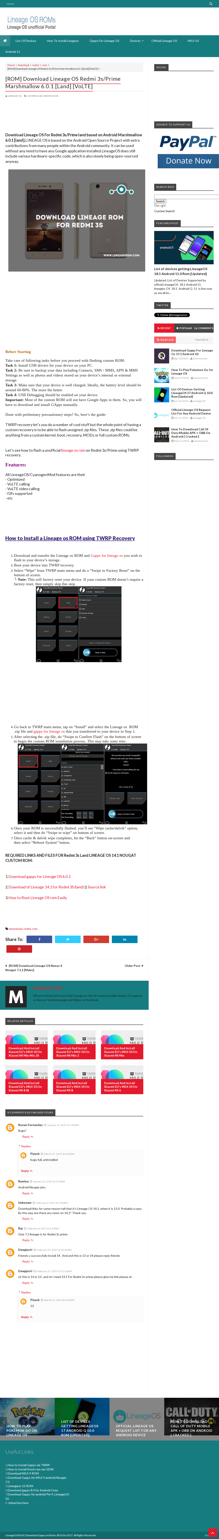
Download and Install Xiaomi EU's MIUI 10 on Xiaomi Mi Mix (120, 1051)
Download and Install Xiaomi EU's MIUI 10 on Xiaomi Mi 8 (72, 1086)
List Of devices (26, 41)
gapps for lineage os (49, 731)
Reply (26, 1136)
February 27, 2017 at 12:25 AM (54, 1249)
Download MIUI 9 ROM (23, 1473)
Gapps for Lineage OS (104, 41)
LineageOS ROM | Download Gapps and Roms (31, 1535)
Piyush (35, 1153)
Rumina (23, 1181)
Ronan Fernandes (30, 1125)
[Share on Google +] (96, 939)
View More (202, 339)
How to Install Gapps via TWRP (29, 1465)
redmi (35, 65)
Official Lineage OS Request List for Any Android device (191, 411)
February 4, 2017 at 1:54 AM (43, 1228)
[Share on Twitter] (68, 939)
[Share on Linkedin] (125, 939)
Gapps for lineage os (107, 555)
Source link (97, 887)
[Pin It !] (19, 949)
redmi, (48, 95)
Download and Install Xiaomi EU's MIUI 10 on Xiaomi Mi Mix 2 (72, 1051)
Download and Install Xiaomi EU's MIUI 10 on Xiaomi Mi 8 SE (25, 1086)
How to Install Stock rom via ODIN (30, 1469)
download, (36, 95)
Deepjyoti (25, 1249)
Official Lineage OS (164, 41)
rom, (55, 95)
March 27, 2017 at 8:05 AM (59, 1153)
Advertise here (18, 1503)
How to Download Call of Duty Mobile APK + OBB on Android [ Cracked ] (190, 432)
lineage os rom (73, 450)
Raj (20, 1228)
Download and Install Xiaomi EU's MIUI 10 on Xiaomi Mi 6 (120, 1086)
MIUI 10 (193, 41)
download (23, 65)
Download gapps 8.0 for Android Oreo (33, 1490)
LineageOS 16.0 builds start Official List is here (191, 1430)
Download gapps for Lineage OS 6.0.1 (39, 876)
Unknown (24, 1202)
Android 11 (12, 51)
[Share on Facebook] (39, 939)
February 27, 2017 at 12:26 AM (54, 1271)
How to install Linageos (63, 41)
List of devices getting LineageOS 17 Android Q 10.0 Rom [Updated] (192, 392)
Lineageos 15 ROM (20, 1486)
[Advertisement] (74, 115)
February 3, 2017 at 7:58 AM (52, 1202)
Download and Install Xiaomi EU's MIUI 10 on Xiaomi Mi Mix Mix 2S (25, 1051)
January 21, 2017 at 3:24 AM (49, 1181)
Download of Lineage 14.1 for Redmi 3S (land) (46, 887)
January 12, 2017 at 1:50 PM (63, 1125)
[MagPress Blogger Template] (30, 21)
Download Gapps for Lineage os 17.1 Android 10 (192, 352)
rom (44, 65)
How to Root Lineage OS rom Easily (37, 897)
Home (10, 3)
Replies (26, 1146)
